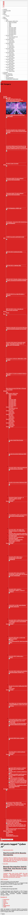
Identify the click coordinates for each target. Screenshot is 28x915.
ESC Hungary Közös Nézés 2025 (14, 802)
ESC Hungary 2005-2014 (12, 21)
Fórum (4, 14)
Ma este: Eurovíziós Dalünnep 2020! (17, 454)
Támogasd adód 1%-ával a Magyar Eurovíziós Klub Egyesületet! (14, 179)
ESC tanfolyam (9, 77)
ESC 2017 (11, 44)
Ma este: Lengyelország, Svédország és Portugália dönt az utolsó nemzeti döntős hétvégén (16, 131)
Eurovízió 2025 (9, 69)
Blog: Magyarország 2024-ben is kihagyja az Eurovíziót (16, 389)
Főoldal (5, 9)
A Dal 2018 (11, 50)
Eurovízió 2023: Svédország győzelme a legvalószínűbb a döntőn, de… (18, 672)
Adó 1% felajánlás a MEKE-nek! (13, 208)
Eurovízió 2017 (9, 43)
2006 (10, 23)
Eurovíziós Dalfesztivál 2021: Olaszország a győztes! (16, 540)
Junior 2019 (12, 55)
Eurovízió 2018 (9, 48)
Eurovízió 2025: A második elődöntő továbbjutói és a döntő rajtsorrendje (18, 781)
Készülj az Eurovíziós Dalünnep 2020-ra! (18, 483)
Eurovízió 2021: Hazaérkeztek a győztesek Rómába (16, 537)
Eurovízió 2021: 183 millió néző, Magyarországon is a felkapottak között (17, 531)
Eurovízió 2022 (9, 61)
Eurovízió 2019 (9, 52)
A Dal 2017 (11, 46)
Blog (4, 17)
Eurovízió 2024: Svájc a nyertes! (16, 738)
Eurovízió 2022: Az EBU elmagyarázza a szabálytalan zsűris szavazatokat (18, 621)
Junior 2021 (12, 60)
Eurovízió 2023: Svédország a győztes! (16, 657)
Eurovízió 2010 (12, 29)
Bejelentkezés (6, 905)
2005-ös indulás (13, 22)
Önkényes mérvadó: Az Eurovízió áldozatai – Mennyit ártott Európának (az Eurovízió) (16, 328)
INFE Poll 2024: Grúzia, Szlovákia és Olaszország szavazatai (14, 309)
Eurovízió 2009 (12, 27)
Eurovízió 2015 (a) (13, 36)
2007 (10, 25)
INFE (4, 13)
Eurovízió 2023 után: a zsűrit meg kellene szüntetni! (17, 638)
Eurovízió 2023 (9, 64)
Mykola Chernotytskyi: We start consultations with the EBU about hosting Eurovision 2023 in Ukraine (16, 821)
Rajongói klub (9, 75)
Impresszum (6, 899)
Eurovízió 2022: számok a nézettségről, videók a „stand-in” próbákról (17, 590)
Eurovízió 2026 (7, 10)
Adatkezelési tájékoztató (12, 79)
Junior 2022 (12, 63)
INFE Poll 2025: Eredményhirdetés (14, 251)
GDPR (4, 906)
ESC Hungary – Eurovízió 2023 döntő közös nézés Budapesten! (16, 222)
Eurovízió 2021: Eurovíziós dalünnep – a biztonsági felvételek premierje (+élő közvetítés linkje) (18, 534)
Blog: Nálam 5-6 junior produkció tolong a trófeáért (16, 374)
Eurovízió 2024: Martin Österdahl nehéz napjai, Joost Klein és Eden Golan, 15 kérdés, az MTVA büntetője (15, 344)
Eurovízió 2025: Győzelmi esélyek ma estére (18, 772)
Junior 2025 (12, 71)
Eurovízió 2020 (9, 56)
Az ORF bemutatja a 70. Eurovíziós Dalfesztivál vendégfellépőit (14, 101)
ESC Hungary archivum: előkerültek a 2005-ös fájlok (16, 359)
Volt (7, 19)
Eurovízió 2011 (12, 30)
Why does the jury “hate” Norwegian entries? (15, 805)
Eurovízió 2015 (9, 35)
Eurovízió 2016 (9, 39)
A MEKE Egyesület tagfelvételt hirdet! (15, 237)
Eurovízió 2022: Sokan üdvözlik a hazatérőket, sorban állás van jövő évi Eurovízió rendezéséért (18, 574)
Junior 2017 (12, 47)
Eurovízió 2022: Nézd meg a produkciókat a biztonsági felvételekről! (15, 558)
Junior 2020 (12, 57)
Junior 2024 (12, 68)
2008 (10, 26)
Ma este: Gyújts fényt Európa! (16, 440)
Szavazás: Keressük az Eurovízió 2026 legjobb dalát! (15, 116)
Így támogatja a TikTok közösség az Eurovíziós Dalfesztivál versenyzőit (18, 724)
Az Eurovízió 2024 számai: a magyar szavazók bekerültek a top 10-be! (18, 720)
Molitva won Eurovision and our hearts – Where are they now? (16, 829)
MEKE (4, 12)
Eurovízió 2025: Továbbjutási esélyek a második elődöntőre (18, 786)
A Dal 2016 (11, 40)
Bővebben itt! (4, 897)
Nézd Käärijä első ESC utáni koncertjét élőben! (18, 642)
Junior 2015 (12, 38)
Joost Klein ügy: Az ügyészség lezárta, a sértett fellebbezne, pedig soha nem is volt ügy (18, 704)
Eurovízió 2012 (12, 31)
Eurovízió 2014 (12, 34)
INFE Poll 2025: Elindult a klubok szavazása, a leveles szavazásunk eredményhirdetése (16, 280)
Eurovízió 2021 (9, 59)
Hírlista (5, 18)
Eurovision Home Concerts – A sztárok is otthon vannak (16, 498)
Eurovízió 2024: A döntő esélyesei (17, 751)
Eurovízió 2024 (9, 67)
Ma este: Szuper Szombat (12, 163)
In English (5, 72)
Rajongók (5, 903)
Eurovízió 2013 (12, 32)
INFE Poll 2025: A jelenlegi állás (13, 265)
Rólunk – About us (7, 73)
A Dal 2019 (11, 53)
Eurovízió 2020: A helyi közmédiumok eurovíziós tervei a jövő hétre (18, 468)
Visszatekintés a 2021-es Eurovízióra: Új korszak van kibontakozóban (18, 515)
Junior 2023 (12, 65)
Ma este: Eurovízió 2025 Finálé (16, 777)
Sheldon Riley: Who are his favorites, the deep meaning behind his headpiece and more (16, 826)
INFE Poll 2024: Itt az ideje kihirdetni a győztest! (15, 295)
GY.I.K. (7, 76)
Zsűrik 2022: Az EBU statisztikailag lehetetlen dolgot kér (17, 606)
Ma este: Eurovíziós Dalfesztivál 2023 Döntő (18, 686)
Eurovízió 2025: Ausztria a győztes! (17, 768)
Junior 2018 (12, 51)
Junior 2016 (12, 42)
